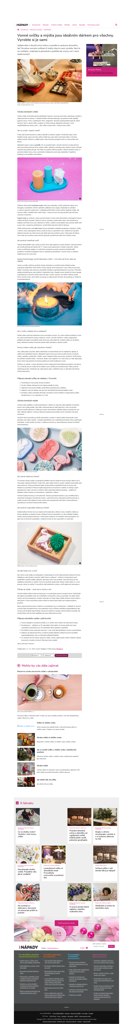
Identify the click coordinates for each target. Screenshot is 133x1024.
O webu (82, 947)
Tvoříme (97, 865)
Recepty (82, 25)
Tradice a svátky (106, 903)
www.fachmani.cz (73, 958)
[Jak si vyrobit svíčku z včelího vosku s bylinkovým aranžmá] (26, 754)
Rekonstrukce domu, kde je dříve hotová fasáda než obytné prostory (55, 973)
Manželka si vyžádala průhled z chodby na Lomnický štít (78, 985)
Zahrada (46, 25)
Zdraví (74, 25)
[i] (49, 80)
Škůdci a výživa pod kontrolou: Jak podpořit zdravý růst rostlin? (30, 992)
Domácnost (36, 25)
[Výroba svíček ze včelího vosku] (26, 739)
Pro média (85, 1013)
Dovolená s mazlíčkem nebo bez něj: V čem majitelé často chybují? (104, 961)
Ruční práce (103, 865)
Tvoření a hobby (56, 25)
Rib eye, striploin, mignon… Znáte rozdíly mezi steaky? (104, 974)
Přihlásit (111, 946)
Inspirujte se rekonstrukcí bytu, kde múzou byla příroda (78, 990)
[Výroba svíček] (26, 768)
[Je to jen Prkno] (101, 56)
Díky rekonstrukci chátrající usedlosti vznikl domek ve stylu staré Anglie (78, 964)
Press (58, 1016)
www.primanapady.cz (100, 956)
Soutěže (91, 1013)
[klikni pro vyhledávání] (116, 25)
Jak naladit (70, 1016)
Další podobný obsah (66, 923)
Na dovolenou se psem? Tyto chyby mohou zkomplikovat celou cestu (104, 980)
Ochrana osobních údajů (49, 1021)
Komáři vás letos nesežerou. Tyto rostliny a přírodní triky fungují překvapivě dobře (104, 988)
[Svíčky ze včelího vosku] (26, 726)
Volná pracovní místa (85, 1016)
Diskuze (48, 655)
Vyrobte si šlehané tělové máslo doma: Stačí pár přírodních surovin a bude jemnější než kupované (103, 996)
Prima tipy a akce (93, 25)
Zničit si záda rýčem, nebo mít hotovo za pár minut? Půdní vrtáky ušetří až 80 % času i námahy (55, 995)
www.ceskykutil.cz (49, 956)
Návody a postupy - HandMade (26, 828)
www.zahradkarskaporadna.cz (29, 956)
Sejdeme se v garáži (75, 995)
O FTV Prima (52, 1016)
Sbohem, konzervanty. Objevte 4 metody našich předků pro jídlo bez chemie (103, 968)
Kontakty (67, 1013)
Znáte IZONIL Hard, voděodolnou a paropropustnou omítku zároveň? (79, 971)
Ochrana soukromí (71, 1021)
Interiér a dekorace (81, 828)
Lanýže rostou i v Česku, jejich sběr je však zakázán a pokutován (30, 961)
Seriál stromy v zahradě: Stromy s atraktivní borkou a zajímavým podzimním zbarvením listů (29, 978)
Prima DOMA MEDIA (58, 1013)
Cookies (80, 1021)
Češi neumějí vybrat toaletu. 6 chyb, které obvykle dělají (54, 961)
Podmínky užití (61, 1021)
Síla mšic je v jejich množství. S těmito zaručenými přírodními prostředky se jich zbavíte (29, 986)
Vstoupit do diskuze (61, 655)
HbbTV (76, 1016)
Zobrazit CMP (86, 1021)
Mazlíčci (67, 25)
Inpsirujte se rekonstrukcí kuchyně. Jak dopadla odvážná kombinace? (78, 979)
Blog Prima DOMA (76, 1013)
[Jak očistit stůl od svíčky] (26, 782)
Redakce (59, 649)
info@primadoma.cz (53, 948)
